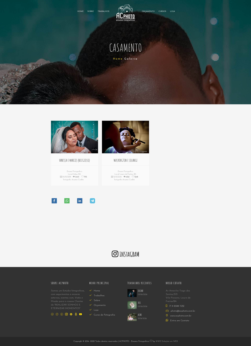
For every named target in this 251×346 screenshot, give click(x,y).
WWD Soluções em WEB (167, 341)
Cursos (162, 11)
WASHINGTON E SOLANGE (125, 160)
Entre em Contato (179, 321)
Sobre (90, 11)
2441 (77, 177)
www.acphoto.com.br (180, 316)
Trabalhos (103, 11)
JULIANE (140, 290)
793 (85, 177)
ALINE (140, 314)
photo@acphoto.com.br (182, 311)
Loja (172, 11)
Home (80, 11)
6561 (127, 177)
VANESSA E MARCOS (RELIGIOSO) (74, 160)
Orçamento (148, 11)
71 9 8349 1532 (176, 306)
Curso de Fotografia (104, 315)
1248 (136, 177)
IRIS (139, 302)
